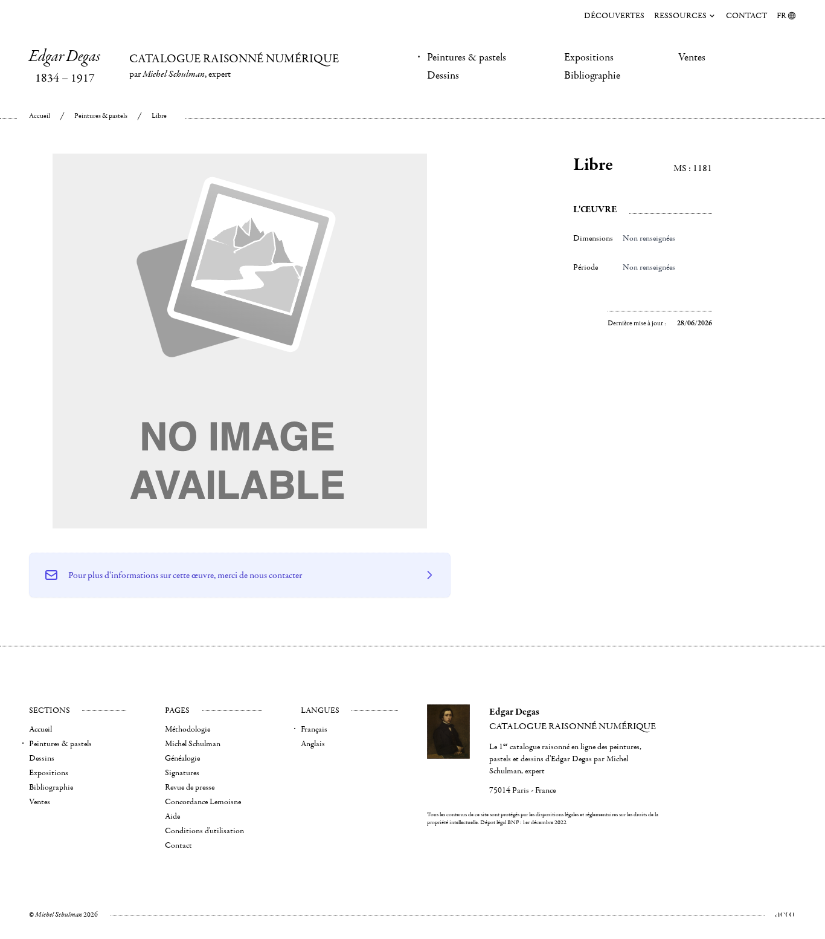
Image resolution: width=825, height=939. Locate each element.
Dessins (443, 75)
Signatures (182, 772)
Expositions (589, 57)
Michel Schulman (192, 743)
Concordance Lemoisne (203, 801)
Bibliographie (592, 75)
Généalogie (182, 758)
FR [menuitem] (781, 15)
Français (314, 729)
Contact (746, 15)
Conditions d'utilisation (204, 830)
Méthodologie (187, 729)
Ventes (691, 57)
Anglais (313, 743)
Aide (172, 816)
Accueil (39, 115)
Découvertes (614, 15)
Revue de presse (189, 787)
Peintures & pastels (466, 57)
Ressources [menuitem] (680, 15)
